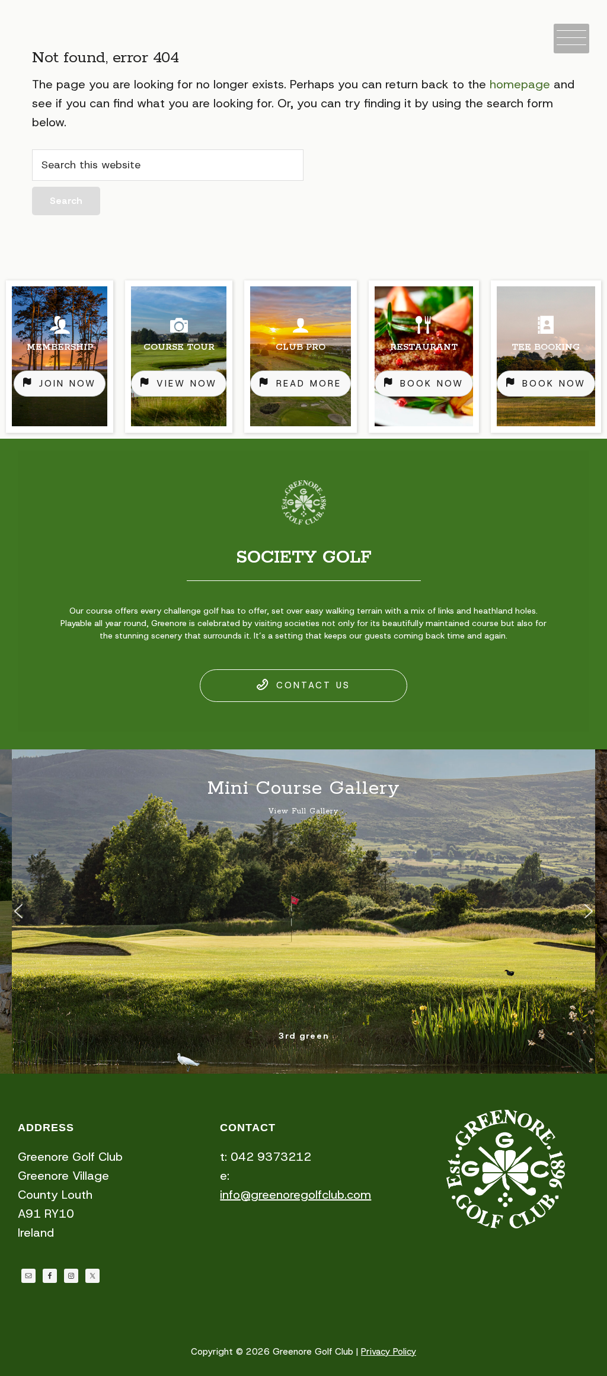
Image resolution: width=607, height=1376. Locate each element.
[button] (18, 911)
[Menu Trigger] (571, 38)
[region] (303, 356)
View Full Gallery (303, 811)
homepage (520, 84)
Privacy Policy (388, 1352)
